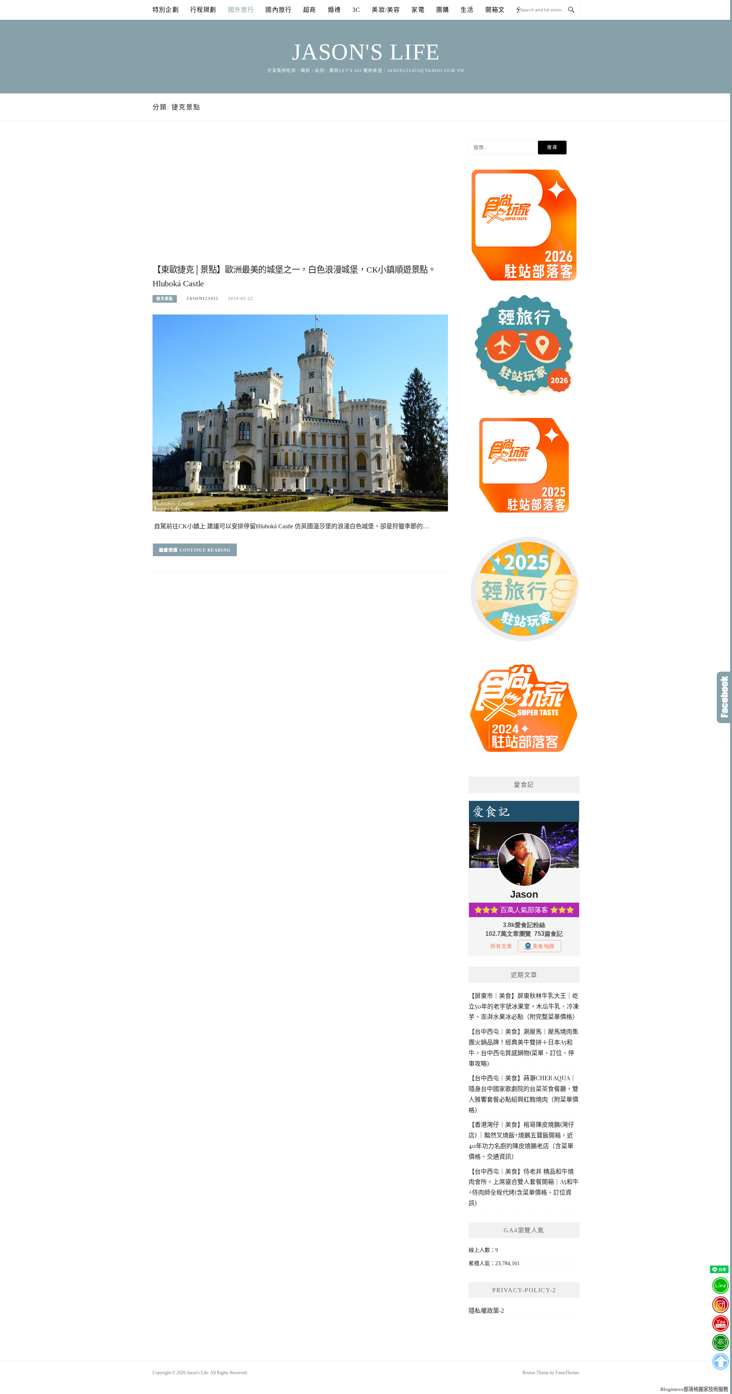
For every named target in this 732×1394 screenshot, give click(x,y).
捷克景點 (164, 299)
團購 (442, 9)
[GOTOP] (720, 1361)
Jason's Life (366, 51)
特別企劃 (165, 9)
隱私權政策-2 (486, 1310)
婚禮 (334, 9)
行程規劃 (203, 9)
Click (724, 697)
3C (356, 9)
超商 (309, 9)
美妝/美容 (386, 9)
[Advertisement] (300, 201)
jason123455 (202, 298)
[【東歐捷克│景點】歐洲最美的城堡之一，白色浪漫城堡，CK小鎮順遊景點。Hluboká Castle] (300, 412)
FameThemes (567, 1372)
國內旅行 (278, 9)
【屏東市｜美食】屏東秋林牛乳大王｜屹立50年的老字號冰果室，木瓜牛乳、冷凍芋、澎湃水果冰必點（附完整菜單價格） (524, 1006)
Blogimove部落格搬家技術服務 (694, 1389)
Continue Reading (205, 550)
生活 (467, 9)
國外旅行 (241, 9)
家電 (417, 9)
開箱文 (495, 9)
